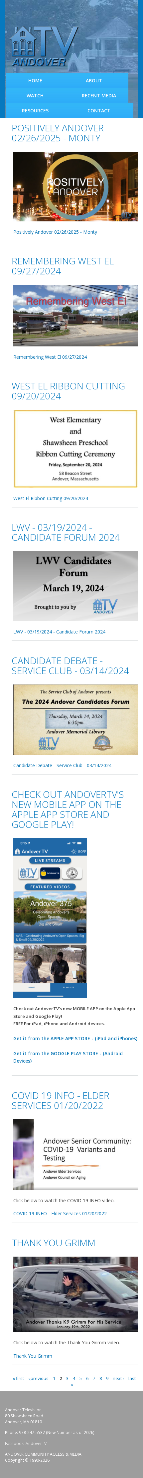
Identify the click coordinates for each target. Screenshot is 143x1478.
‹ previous (38, 1378)
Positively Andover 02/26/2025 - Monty (58, 132)
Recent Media (99, 95)
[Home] (46, 46)
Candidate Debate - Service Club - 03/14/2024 (70, 665)
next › (118, 1378)
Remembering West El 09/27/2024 (63, 265)
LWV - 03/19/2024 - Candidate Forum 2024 (66, 532)
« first (18, 1378)
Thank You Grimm (53, 1242)
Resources (35, 110)
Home (35, 80)
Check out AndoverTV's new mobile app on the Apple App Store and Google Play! (68, 809)
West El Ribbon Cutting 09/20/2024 (68, 390)
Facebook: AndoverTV (26, 1443)
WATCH (35, 95)
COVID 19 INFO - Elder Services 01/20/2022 (60, 1100)
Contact (98, 110)
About (94, 80)
